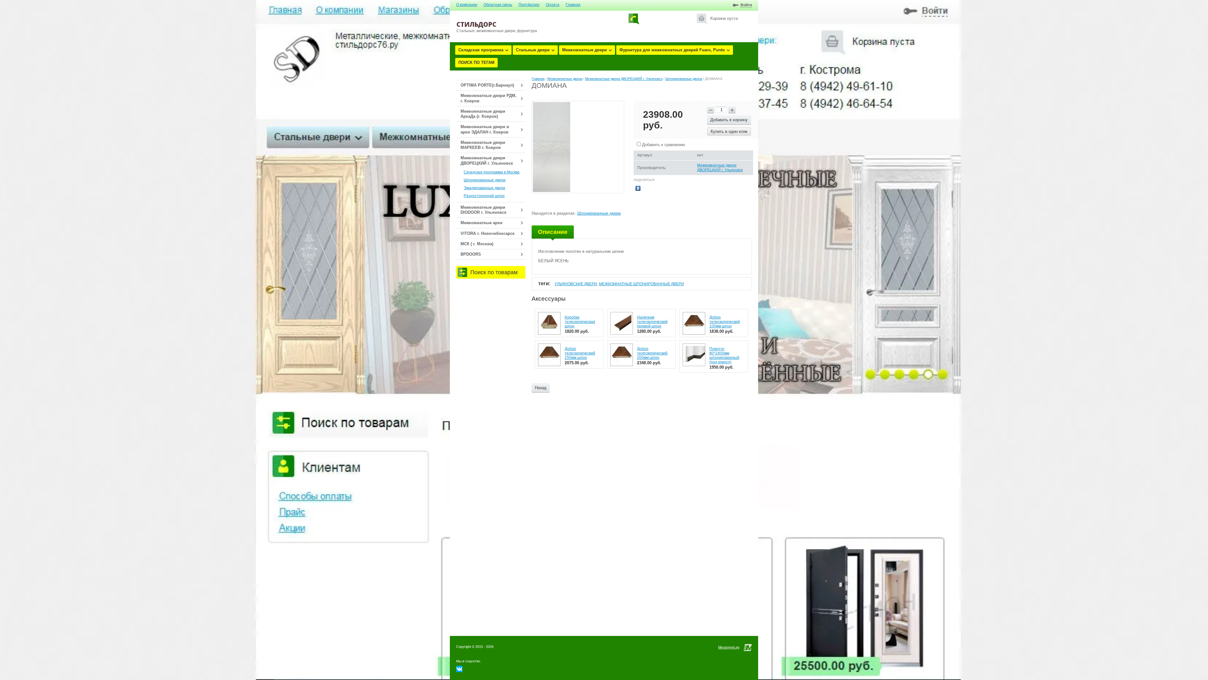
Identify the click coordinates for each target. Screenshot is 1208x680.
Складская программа (480, 50)
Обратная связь (498, 5)
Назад (540, 387)
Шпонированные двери (485, 180)
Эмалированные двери (484, 188)
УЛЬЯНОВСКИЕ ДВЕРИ (576, 284)
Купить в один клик (729, 131)
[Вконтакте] (459, 670)
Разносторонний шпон (484, 196)
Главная (573, 5)
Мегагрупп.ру (729, 647)
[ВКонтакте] (638, 188)
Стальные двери (533, 50)
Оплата (552, 5)
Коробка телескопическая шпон (580, 321)
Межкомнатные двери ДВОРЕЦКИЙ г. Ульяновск (624, 79)
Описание (553, 232)
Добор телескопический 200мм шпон (652, 353)
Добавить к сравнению (663, 144)
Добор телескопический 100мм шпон (724, 321)
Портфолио (529, 5)
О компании (466, 5)
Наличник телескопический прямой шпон (652, 321)
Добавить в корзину (729, 119)
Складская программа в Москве (492, 172)
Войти (746, 5)
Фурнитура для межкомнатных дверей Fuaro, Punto (672, 50)
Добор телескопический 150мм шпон (580, 353)
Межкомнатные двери (584, 50)
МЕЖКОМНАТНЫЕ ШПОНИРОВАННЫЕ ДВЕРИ (641, 284)
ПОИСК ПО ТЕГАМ (476, 62)
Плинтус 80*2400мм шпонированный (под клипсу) (724, 355)
